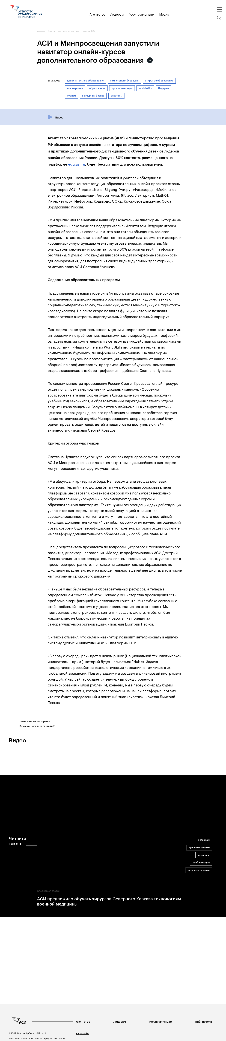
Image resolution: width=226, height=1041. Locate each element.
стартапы (116, 95)
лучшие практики (199, 847)
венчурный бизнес (93, 95)
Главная (51, 31)
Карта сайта (82, 1033)
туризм (71, 95)
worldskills (145, 88)
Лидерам (163, 88)
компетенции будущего (124, 80)
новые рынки (75, 88)
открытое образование (159, 80)
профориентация (122, 88)
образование (97, 88)
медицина (204, 855)
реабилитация (201, 862)
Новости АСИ (89, 31)
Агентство (83, 1021)
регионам (204, 839)
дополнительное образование (85, 80)
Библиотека (203, 1021)
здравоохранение (199, 870)
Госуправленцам (160, 1021)
